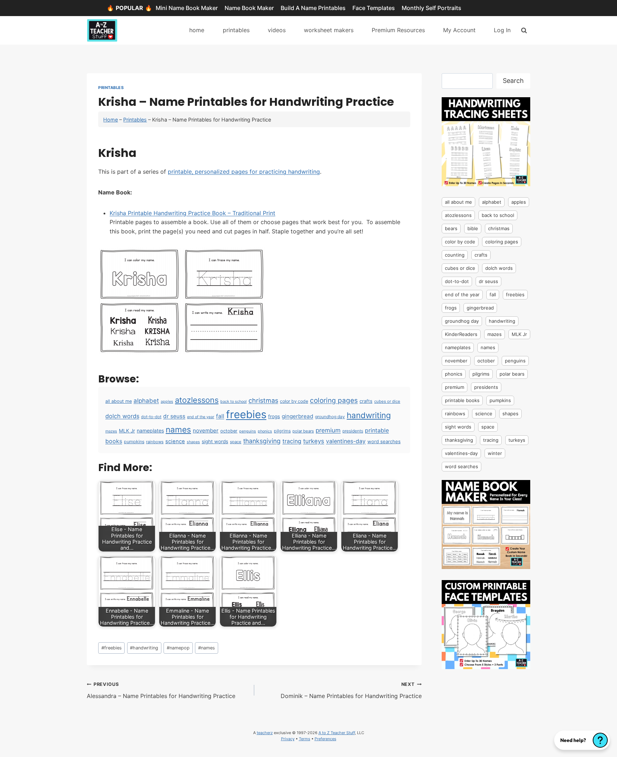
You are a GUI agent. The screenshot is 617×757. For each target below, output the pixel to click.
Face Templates (373, 7)
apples (167, 401)
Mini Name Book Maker (187, 7)
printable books (462, 400)
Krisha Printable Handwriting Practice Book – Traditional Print (192, 213)
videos (277, 30)
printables (236, 30)
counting (455, 255)
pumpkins (134, 441)
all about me (118, 401)
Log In (502, 30)
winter (495, 453)
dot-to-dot (151, 416)
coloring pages (334, 400)
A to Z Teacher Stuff (336, 732)
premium (328, 430)
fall (220, 416)
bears (451, 228)
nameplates (150, 430)
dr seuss (174, 416)
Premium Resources (398, 30)
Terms (304, 738)
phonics (265, 431)
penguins (247, 431)
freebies (246, 414)
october (228, 431)
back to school (233, 401)
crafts (366, 401)
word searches (384, 441)
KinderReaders (461, 334)
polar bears (303, 431)
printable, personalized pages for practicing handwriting (244, 171)
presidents (352, 431)
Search (513, 80)
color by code (294, 401)
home (196, 30)
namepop (178, 647)
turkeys (313, 441)
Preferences (325, 738)
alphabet (146, 400)
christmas (263, 400)
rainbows (155, 441)
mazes (111, 431)
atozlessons (197, 400)
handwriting (369, 415)
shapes (193, 442)
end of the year (200, 417)
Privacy (288, 738)
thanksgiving (262, 441)
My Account (459, 30)
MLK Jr (127, 431)
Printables (111, 87)
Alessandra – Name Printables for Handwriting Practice (161, 690)
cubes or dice (387, 401)
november (206, 430)
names (178, 429)
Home (110, 120)
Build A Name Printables (313, 7)
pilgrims (282, 431)
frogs (274, 416)
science (175, 441)
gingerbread (297, 416)
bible (472, 228)
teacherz (265, 732)
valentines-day (346, 441)
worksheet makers (328, 30)
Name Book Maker (249, 7)
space (235, 441)
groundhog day (330, 416)
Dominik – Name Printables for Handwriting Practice (351, 690)
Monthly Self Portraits (431, 7)
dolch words (122, 416)
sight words (215, 441)
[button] (582, 740)
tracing (291, 441)
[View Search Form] (524, 30)
